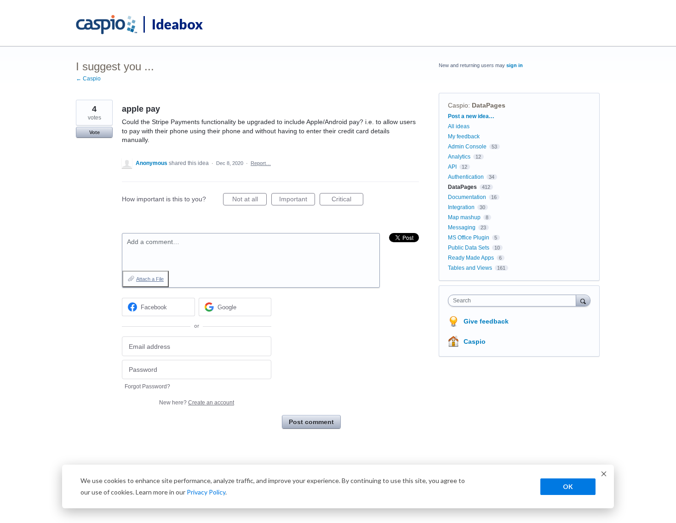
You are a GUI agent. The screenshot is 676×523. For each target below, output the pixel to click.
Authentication (466, 177)
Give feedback (486, 321)
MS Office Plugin (468, 237)
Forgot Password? (147, 386)
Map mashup (464, 217)
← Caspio (88, 78)
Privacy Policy (206, 492)
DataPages (488, 105)
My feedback (464, 136)
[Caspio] (107, 25)
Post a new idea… (471, 116)
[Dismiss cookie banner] (604, 475)
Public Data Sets (468, 247)
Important (297, 200)
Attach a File (150, 279)
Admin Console (467, 146)
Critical (347, 200)
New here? (196, 402)
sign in (514, 65)
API (452, 167)
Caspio (458, 105)
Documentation (467, 197)
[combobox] (514, 300)
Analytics (459, 156)
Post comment (311, 422)
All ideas (459, 126)
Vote (94, 132)
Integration (461, 207)
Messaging (461, 227)
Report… (261, 163)
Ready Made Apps (471, 258)
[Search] (583, 300)
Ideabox (177, 24)
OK (568, 486)
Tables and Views (470, 268)
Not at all (249, 200)
